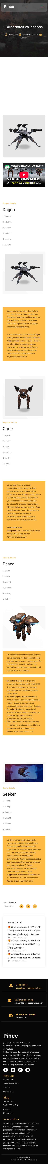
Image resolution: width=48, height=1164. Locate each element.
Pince (9, 6)
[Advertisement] (24, 83)
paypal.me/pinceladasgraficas (28, 988)
